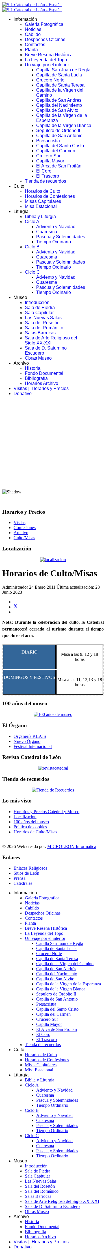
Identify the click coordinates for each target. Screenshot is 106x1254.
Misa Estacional (41, 206)
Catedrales (23, 883)
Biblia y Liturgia (40, 216)
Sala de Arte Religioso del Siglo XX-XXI (51, 340)
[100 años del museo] (53, 714)
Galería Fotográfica (44, 24)
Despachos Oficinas (45, 39)
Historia (32, 368)
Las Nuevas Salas (43, 317)
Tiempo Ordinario (53, 241)
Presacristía (48, 140)
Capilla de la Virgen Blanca (63, 125)
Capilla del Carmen (55, 150)
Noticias (33, 29)
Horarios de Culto (42, 191)
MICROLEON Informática (71, 846)
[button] (53, 470)
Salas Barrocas (40, 332)
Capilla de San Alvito (57, 110)
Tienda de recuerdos (45, 181)
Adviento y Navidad (55, 226)
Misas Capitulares (43, 201)
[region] (53, 452)
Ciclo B (32, 246)
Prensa (19, 878)
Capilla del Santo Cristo (60, 145)
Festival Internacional (33, 746)
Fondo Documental (44, 373)
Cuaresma (46, 231)
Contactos (35, 44)
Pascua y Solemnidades (60, 236)
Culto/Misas (24, 537)
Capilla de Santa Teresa (60, 85)
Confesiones (25, 527)
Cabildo (33, 34)
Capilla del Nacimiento (59, 105)
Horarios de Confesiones (50, 196)
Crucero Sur (48, 155)
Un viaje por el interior (47, 64)
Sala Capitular (39, 312)
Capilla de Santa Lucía (59, 74)
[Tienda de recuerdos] (53, 768)
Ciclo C (32, 272)
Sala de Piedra (40, 307)
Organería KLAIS (30, 736)
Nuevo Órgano (27, 741)
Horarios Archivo (41, 383)
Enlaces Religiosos (30, 868)
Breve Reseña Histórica (49, 54)
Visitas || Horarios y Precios (41, 388)
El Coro (43, 171)
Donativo (23, 393)
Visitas (19, 522)
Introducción (37, 302)
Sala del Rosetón (42, 322)
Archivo (21, 532)
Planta (31, 49)
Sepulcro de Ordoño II (58, 130)
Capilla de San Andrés (58, 100)
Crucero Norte (50, 80)
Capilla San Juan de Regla (63, 69)
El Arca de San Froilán (58, 166)
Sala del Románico (44, 327)
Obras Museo (38, 358)
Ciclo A (32, 221)
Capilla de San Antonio (59, 135)
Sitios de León (26, 873)
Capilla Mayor (50, 160)
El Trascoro (47, 176)
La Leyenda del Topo (46, 59)
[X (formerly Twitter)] (16, 606)
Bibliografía (36, 378)
